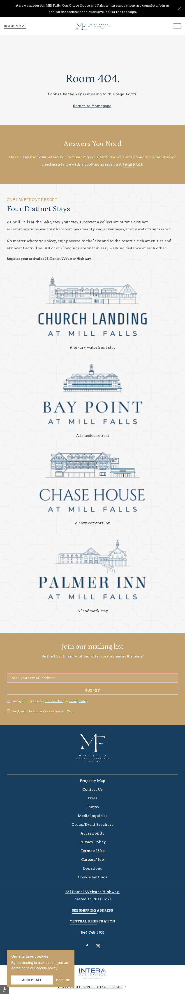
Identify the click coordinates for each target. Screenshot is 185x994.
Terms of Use (54, 701)
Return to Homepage (92, 106)
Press (92, 798)
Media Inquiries (92, 816)
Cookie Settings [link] (92, 877)
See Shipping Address (92, 910)
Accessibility (92, 833)
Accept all (32, 980)
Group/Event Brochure (92, 824)
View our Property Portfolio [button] (90, 987)
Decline (63, 980)
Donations (92, 868)
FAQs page (133, 164)
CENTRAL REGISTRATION (92, 921)
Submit (92, 690)
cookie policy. (47, 968)
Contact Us (92, 789)
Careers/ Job (92, 859)
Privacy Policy (78, 701)
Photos (92, 807)
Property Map (92, 781)
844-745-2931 (92, 932)
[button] (179, 8)
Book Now (15, 26)
